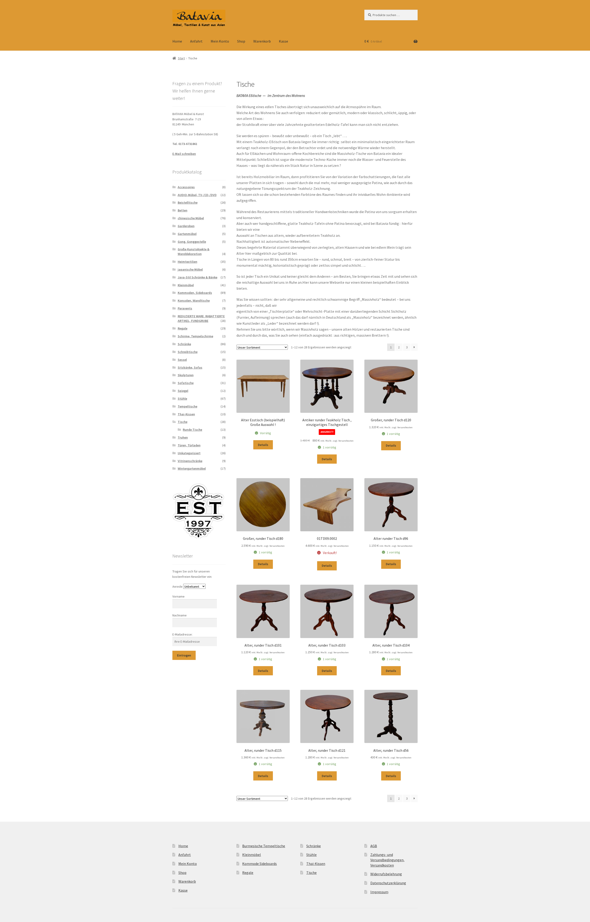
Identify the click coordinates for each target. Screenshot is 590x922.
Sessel (182, 360)
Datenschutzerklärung (388, 883)
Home (177, 41)
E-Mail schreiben (184, 154)
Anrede (177, 586)
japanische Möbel (190, 269)
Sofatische (186, 383)
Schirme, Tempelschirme (195, 336)
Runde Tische (192, 430)
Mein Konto (220, 41)
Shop (241, 41)
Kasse (283, 41)
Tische (182, 422)
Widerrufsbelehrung (386, 874)
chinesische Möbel (191, 218)
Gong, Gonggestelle (192, 242)
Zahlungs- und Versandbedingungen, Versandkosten (387, 859)
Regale (182, 328)
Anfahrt (196, 41)
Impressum (379, 892)
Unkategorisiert (189, 453)
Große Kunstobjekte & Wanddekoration (193, 251)
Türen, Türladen (189, 445)
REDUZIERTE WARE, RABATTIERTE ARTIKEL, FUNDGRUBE (201, 318)
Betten (182, 210)
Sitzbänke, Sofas (190, 367)
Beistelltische (188, 202)
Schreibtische (188, 352)
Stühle (182, 398)
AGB (373, 846)
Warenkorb (262, 41)
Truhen (183, 437)
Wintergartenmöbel (192, 468)
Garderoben (186, 226)
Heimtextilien (187, 262)
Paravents (185, 308)
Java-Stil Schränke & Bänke (197, 277)
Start (181, 58)
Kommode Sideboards (259, 863)
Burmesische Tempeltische (263, 846)
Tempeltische (187, 406)
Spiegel (183, 391)
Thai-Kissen (186, 414)
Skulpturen (186, 375)
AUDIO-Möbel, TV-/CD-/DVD (197, 195)
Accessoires (186, 187)
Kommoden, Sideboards (195, 293)
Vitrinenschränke (190, 461)
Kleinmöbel (186, 285)
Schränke (184, 344)
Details (263, 445)
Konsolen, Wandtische (194, 300)
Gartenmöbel (187, 234)
